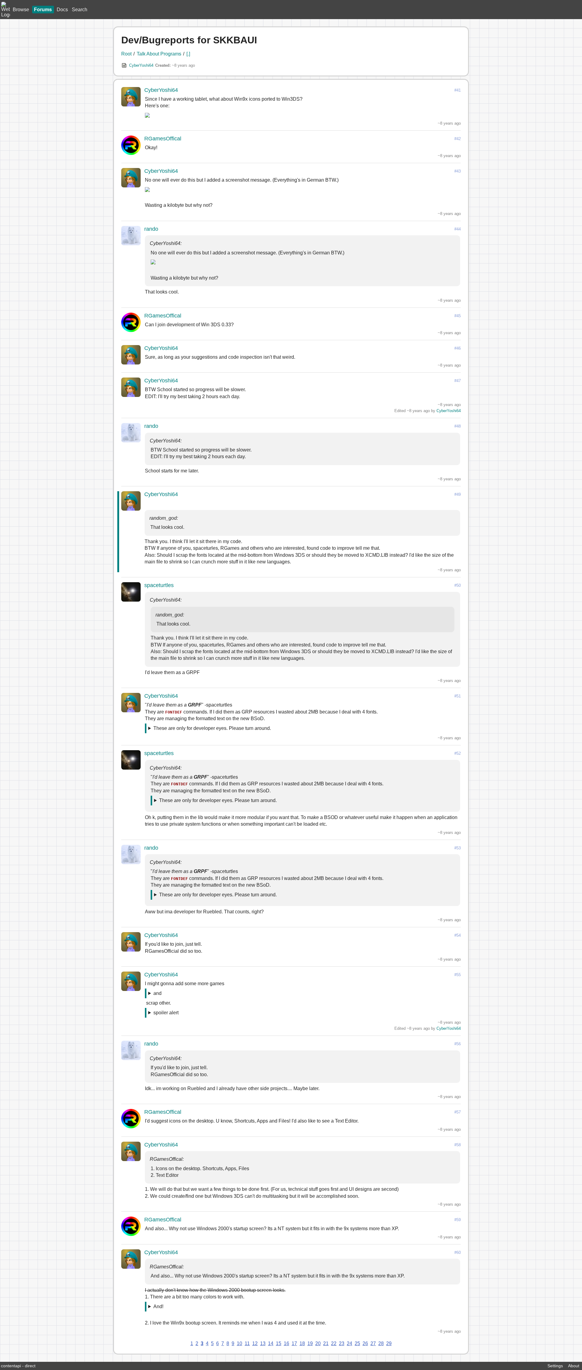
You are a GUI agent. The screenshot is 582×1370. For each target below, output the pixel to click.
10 (239, 1343)
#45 (457, 316)
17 (294, 1343)
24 (349, 1343)
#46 (457, 348)
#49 (457, 494)
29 (389, 1343)
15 (278, 1343)
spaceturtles (159, 585)
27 (373, 1343)
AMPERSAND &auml (164, 994)
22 (333, 1343)
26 (365, 1343)
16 (286, 1343)
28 (381, 1343)
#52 (457, 753)
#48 (457, 426)
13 (263, 1343)
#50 (457, 585)
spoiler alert (166, 1012)
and (157, 993)
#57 (457, 1112)
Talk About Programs (159, 53)
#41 (457, 90)
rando (151, 229)
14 (270, 1343)
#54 (457, 935)
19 (310, 1343)
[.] (188, 53)
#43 (457, 171)
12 (255, 1343)
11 (247, 1343)
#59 (457, 1219)
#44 (457, 229)
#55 (457, 974)
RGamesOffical (162, 139)
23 (341, 1343)
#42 (457, 138)
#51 (457, 696)
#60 (457, 1252)
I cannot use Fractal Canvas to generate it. (193, 1307)
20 (318, 1343)
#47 (457, 380)
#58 (457, 1145)
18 (302, 1343)
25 (357, 1343)
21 (326, 1343)
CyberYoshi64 (141, 65)
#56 (457, 1044)
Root (126, 53)
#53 (457, 848)
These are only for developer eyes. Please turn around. (212, 728)
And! (158, 1306)
